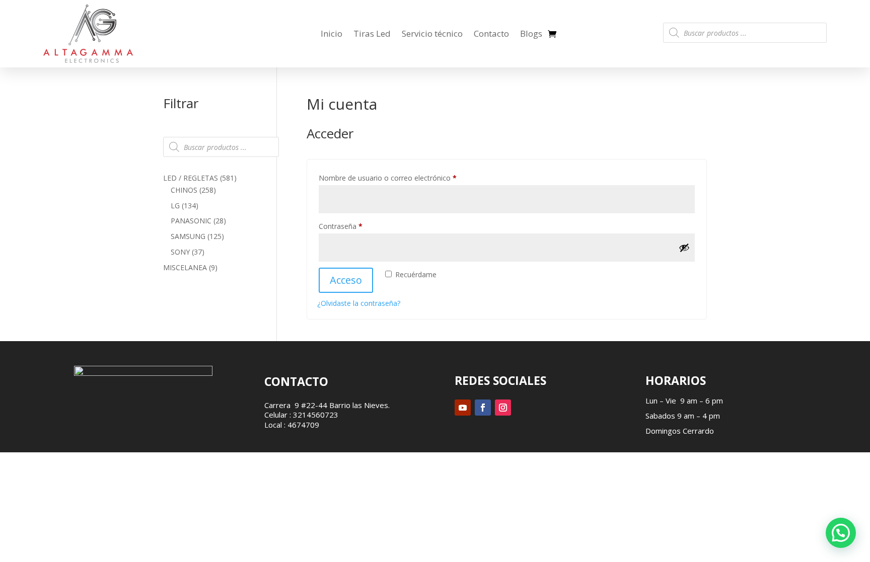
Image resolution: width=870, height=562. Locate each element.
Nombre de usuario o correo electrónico (405, 178)
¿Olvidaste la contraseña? (358, 303)
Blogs (531, 33)
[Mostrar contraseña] (684, 247)
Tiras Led (372, 33)
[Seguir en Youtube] (463, 407)
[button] (841, 533)
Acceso (346, 280)
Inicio (331, 33)
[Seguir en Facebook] (483, 407)
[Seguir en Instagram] (503, 407)
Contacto (491, 33)
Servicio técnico (432, 33)
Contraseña (358, 226)
